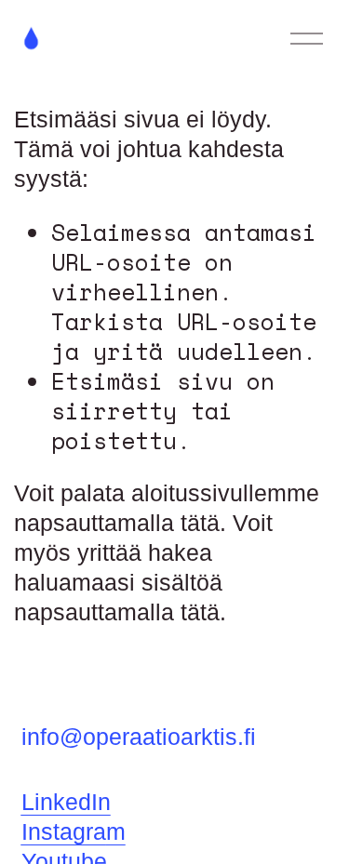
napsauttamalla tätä (117, 523)
